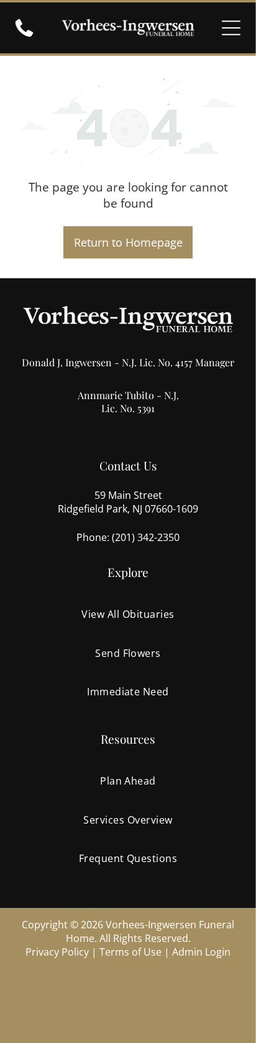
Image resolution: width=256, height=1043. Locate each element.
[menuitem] (127, 614)
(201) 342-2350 (146, 537)
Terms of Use (130, 952)
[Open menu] (231, 28)
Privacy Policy (57, 952)
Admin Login (201, 952)
